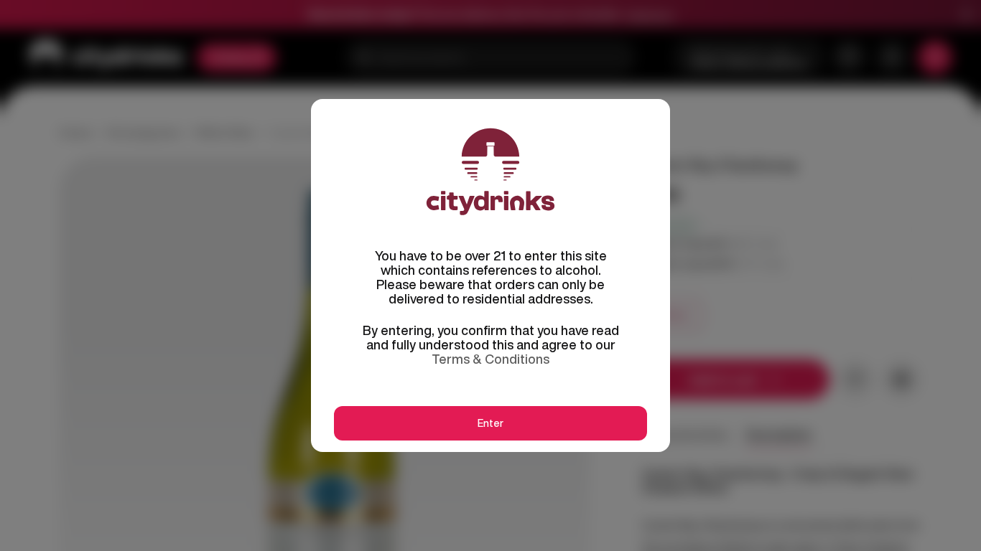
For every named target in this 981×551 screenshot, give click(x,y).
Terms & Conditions (490, 358)
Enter (490, 423)
